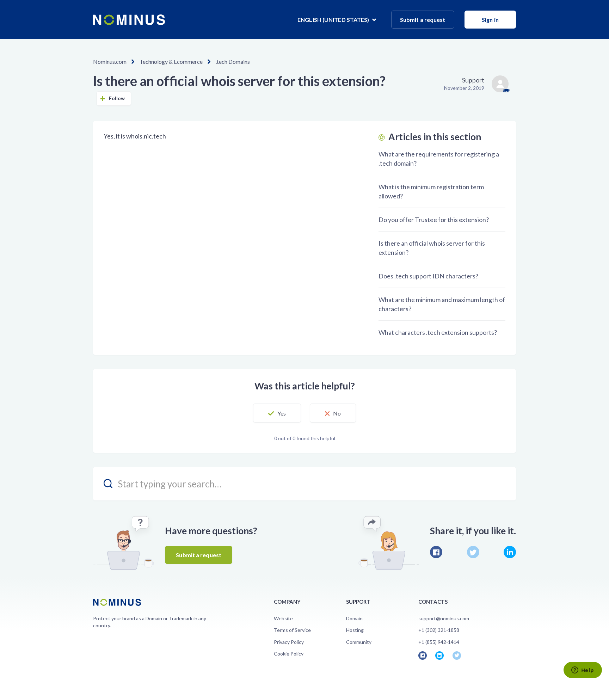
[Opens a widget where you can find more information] (582, 670)
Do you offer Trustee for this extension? (434, 219)
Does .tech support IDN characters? (428, 276)
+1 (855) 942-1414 (438, 642)
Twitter (473, 552)
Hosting (355, 630)
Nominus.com (110, 61)
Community (358, 642)
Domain (354, 618)
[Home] (129, 19)
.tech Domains (233, 61)
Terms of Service (292, 630)
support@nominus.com (443, 618)
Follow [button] (117, 98)
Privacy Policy (289, 642)
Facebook (436, 552)
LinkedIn (510, 552)
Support (473, 80)
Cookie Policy (288, 654)
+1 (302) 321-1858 (438, 630)
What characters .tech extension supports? (438, 332)
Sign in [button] (490, 19)
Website (283, 618)
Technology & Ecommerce (171, 61)
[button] (277, 413)
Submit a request (422, 19)
